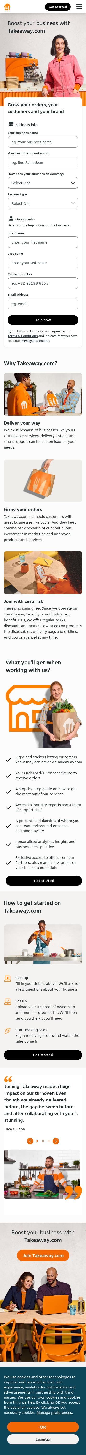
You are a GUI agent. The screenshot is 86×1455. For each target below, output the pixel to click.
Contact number (20, 274)
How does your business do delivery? (36, 174)
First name (16, 233)
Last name (15, 253)
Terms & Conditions (23, 336)
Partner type (17, 194)
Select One (21, 203)
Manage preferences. (55, 1412)
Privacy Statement (35, 341)
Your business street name (28, 153)
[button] (73, 203)
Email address (18, 294)
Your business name (23, 133)
